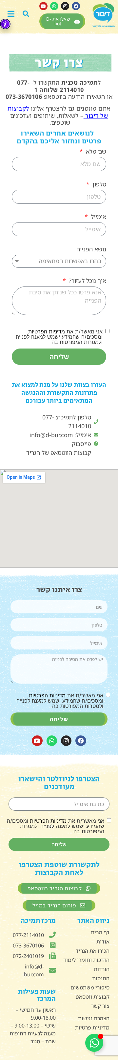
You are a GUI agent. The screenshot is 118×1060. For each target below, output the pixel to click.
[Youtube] (43, 6)
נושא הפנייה (91, 249)
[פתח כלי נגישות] (5, 24)
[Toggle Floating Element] (94, 1043)
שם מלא (95, 151)
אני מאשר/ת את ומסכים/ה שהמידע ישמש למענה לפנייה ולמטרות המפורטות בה (59, 337)
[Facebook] (76, 6)
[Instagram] (65, 6)
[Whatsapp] (54, 6)
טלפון (98, 184)
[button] (29, 13)
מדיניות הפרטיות (46, 331)
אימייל (97, 217)
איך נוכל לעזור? (86, 281)
